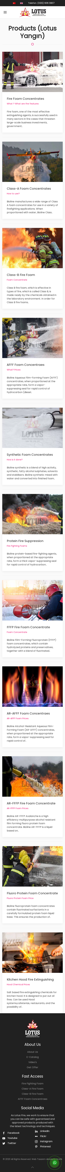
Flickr (43, 1136)
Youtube (12, 1138)
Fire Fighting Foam (32, 1083)
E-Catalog (32, 1057)
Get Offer (32, 1067)
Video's (32, 1062)
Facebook (14, 1133)
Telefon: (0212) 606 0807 (41, 3)
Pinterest (45, 1146)
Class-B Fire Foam (32, 1094)
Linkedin (44, 1131)
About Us (32, 1052)
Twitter (12, 1143)
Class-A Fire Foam (32, 1088)
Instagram (46, 1141)
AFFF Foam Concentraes (32, 1099)
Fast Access (32, 1076)
